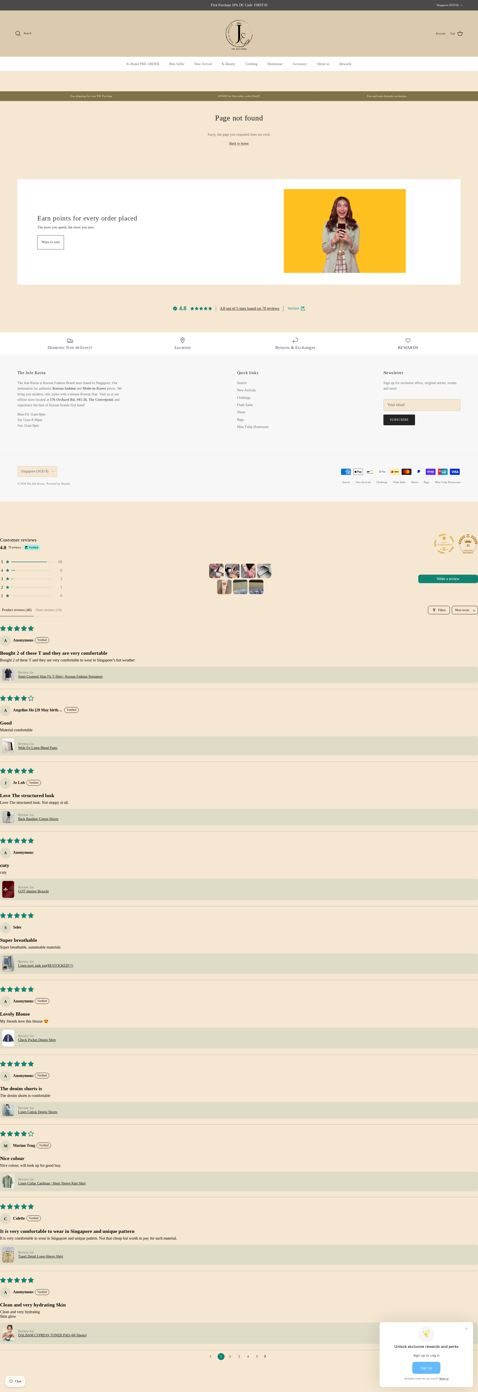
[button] (31, 562)
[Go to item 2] (232, 571)
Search (241, 383)
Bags (240, 420)
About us (323, 64)
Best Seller (176, 64)
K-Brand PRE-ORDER (143, 64)
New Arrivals (246, 390)
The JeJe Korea (36, 483)
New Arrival (203, 64)
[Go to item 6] (240, 587)
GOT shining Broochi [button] (33, 891)
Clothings (243, 398)
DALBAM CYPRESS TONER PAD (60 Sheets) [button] (52, 1335)
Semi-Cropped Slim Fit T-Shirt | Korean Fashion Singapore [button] (60, 676)
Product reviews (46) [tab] (17, 610)
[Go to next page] (266, 1356)
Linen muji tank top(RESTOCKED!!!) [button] (45, 965)
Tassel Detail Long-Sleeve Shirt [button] (40, 1256)
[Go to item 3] (248, 571)
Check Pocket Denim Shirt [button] (37, 1040)
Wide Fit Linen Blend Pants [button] (37, 748)
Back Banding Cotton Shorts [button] (38, 819)
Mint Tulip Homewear (253, 427)
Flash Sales (245, 405)
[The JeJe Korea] (239, 33)
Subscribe (399, 420)
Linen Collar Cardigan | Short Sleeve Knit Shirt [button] (52, 1183)
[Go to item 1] (216, 571)
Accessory (300, 64)
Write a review (448, 579)
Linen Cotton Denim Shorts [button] (37, 1112)
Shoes (241, 412)
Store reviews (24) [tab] (49, 610)
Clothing (251, 64)
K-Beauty (228, 64)
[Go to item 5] (224, 587)
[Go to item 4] (264, 571)
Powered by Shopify (58, 483)
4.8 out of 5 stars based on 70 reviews (249, 308)
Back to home (239, 143)
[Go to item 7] (256, 587)
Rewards (345, 64)
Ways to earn (51, 242)
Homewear (275, 64)
